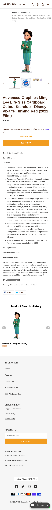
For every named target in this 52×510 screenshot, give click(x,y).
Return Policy (10, 414)
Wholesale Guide (11, 388)
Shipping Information (13, 409)
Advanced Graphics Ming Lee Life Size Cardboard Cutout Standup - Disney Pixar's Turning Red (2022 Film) (15, 343)
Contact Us (9, 381)
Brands (8, 369)
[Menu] (47, 4)
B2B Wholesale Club (13, 394)
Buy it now (26, 143)
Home (14, 13)
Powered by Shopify (35, 502)
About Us (8, 375)
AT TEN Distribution (21, 502)
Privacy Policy (10, 419)
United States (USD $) (25, 479)
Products (24, 13)
